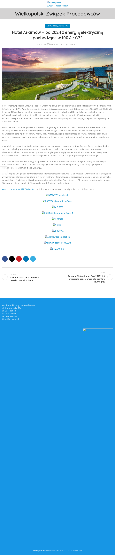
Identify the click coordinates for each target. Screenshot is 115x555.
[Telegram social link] (33, 259)
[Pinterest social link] (19, 259)
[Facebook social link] (5, 259)
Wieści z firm (63, 26)
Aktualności (52, 26)
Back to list (57, 277)
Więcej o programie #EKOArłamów (18, 189)
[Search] (111, 4)
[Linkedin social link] (26, 259)
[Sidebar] (3, 170)
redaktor (54, 44)
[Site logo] (57, 4)
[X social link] (12, 259)
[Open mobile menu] (3, 4)
